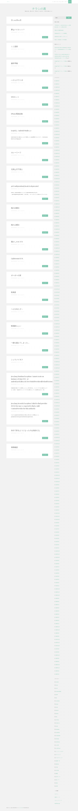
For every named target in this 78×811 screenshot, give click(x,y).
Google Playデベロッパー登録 (60, 61)
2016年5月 (57, 346)
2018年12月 (57, 248)
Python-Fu (58, 723)
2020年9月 (57, 213)
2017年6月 (57, 305)
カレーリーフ (16, 152)
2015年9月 (57, 371)
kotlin (57, 707)
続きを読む (44, 37)
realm (57, 726)
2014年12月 (57, 399)
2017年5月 (57, 308)
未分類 (57, 770)
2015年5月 (57, 383)
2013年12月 (57, 437)
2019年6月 (57, 232)
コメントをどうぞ (21, 32)
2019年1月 (57, 245)
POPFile (57, 720)
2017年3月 (57, 314)
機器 (57, 773)
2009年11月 (57, 592)
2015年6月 (57, 380)
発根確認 (14, 447)
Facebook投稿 (58, 691)
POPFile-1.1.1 (57, 54)
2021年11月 (57, 181)
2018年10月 (57, 254)
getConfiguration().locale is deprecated (24, 186)
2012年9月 (57, 484)
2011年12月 (57, 513)
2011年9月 (57, 522)
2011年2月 (57, 544)
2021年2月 (57, 197)
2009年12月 (57, 589)
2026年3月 (57, 80)
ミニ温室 (14, 46)
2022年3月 (57, 172)
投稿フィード (57, 797)
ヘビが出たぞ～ (17, 309)
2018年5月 (57, 270)
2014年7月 (57, 415)
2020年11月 (57, 207)
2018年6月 (57, 267)
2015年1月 (57, 396)
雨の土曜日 (15, 225)
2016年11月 (57, 327)
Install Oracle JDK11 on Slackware (60, 47)
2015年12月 (57, 361)
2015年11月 (57, 364)
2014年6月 (57, 418)
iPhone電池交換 (17, 114)
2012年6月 (57, 494)
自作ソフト (58, 776)
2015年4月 (57, 387)
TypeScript (58, 732)
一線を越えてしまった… (20, 343)
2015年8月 (57, 374)
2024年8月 (57, 112)
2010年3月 (57, 579)
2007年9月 (57, 648)
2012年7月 (57, 491)
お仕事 (57, 745)
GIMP (57, 694)
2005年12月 (57, 664)
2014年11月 (57, 402)
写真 (57, 767)
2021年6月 (57, 185)
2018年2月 (57, 279)
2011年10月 (57, 519)
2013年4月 (57, 462)
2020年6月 (57, 219)
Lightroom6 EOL (17, 258)
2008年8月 (57, 636)
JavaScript (58, 701)
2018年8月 (57, 260)
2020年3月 (57, 222)
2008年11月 (57, 626)
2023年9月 (57, 137)
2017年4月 (57, 311)
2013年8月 (57, 450)
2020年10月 (57, 210)
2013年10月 (57, 443)
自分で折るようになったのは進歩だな (25, 430)
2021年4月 (57, 191)
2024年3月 (57, 121)
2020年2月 (57, 226)
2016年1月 (57, 358)
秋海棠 (13, 292)
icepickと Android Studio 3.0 (21, 130)
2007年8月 (57, 652)
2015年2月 (57, 393)
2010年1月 (57, 585)
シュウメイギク (17, 359)
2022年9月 (57, 159)
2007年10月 (57, 645)
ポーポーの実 (16, 275)
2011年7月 (57, 529)
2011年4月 (57, 538)
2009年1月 (57, 623)
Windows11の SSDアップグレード (61, 36)
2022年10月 (57, 156)
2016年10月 (57, 330)
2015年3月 (57, 390)
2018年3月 (57, 276)
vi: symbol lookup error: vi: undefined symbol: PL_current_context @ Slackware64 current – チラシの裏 (62, 56)
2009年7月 (57, 604)
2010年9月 (57, 560)
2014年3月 (57, 428)
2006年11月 (57, 655)
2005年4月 (57, 671)
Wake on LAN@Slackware (59, 30)
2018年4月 (57, 273)
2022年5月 (57, 166)
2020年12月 (57, 204)
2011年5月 (57, 535)
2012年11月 (57, 478)
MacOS (57, 710)
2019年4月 (57, 238)
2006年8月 (57, 658)
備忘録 (57, 764)
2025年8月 (57, 93)
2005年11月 (57, 667)
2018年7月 (57, 263)
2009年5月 (57, 611)
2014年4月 (57, 424)
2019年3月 (57, 241)
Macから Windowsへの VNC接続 (61, 39)
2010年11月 (57, 554)
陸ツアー (58, 779)
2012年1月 (57, 510)
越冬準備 (14, 63)
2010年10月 (57, 557)
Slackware (57, 729)
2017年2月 (57, 317)
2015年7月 (57, 377)
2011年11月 (57, 516)
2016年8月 (57, 336)
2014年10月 (57, 405)
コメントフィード (58, 800)
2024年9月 (57, 109)
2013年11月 (57, 440)
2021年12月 (57, 178)
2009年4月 (57, 614)
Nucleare (21, 807)
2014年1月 (57, 434)
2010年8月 (57, 563)
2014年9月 (57, 409)
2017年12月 (57, 286)
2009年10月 (57, 595)
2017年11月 (57, 289)
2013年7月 (57, 453)
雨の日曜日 (15, 208)
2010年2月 (57, 582)
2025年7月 (57, 96)
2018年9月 (57, 257)
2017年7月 (57, 301)
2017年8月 (57, 298)
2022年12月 (57, 150)
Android (57, 682)
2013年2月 (57, 469)
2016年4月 (57, 349)
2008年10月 (57, 630)
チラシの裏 (39, 8)
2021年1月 (57, 200)
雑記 (57, 783)
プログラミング (59, 757)
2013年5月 (57, 459)
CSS (57, 688)
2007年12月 (57, 639)
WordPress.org (57, 803)
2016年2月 (57, 355)
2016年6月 (57, 342)
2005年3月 (57, 674)
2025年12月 (57, 87)
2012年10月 (57, 481)
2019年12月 (57, 229)
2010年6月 (57, 570)
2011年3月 (57, 541)
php (56, 716)
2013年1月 (57, 472)
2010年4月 (57, 576)
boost (57, 685)
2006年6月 (57, 661)
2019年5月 (57, 235)
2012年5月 (57, 497)
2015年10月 (57, 368)
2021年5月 (57, 188)
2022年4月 (57, 169)
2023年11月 (57, 131)
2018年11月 (57, 251)
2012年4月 (57, 500)
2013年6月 (57, 456)
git (56, 697)
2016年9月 (57, 333)
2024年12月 (57, 103)
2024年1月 (57, 128)
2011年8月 (57, 525)
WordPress (58, 742)
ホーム (8, 1)
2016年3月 (57, 352)
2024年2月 (57, 125)
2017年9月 (57, 295)
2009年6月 (57, 607)
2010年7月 (57, 566)
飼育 (57, 786)
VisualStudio (58, 735)
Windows (57, 738)
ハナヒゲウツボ (17, 80)
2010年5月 (57, 573)
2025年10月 (57, 90)
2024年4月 (57, 118)
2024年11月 (57, 106)
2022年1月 (57, 175)
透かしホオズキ (17, 241)
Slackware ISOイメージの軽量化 (61, 33)
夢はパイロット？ (18, 29)
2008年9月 (57, 633)
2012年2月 (57, 506)
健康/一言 (58, 760)
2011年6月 (57, 532)
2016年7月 (57, 339)
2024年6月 (57, 115)
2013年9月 (57, 447)
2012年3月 (57, 503)
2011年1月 (57, 548)
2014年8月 (57, 412)
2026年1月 (57, 84)
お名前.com (58, 748)
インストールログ (59, 751)
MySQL (57, 713)
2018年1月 (57, 282)
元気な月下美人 (17, 169)
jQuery (57, 704)
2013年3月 (57, 465)
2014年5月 (57, 421)
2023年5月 (57, 140)
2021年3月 (57, 194)
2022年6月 (57, 162)
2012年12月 (57, 475)
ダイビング (58, 754)
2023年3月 (57, 147)
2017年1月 (57, 320)
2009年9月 (57, 598)
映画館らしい (16, 326)
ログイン (56, 794)
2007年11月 (57, 642)
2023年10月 (57, 134)
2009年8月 (57, 601)
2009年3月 (57, 617)
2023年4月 (57, 144)
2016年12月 (57, 323)
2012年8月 (57, 488)
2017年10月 (57, 292)
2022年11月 (57, 153)
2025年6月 (57, 99)
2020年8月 (57, 216)
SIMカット (15, 97)
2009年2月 (57, 620)
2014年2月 (57, 431)
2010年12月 (57, 551)
